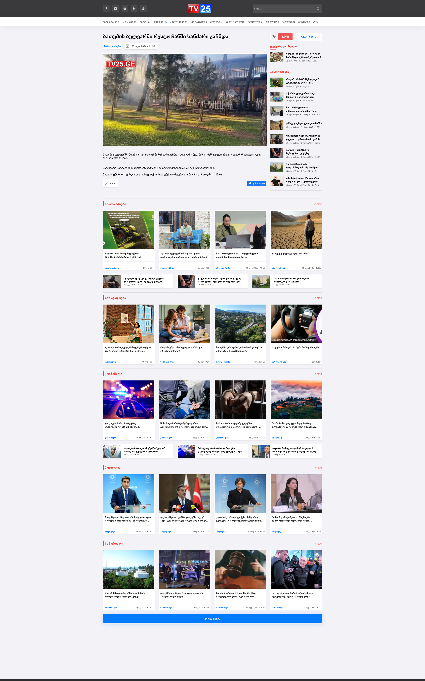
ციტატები (304, 21)
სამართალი (114, 543)
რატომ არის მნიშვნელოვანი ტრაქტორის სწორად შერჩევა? (303, 81)
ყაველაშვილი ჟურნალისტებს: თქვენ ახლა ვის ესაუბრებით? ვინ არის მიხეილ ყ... (184, 519)
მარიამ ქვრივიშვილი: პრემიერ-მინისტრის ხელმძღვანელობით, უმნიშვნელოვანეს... (291, 519)
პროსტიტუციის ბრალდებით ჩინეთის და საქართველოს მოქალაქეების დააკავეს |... (302, 180)
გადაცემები (129, 21)
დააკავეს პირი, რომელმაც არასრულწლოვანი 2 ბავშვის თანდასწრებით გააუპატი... (122, 425)
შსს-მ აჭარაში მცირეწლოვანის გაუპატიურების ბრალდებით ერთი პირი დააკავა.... (184, 425)
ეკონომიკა (288, 21)
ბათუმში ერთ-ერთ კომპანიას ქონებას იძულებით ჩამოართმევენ (239, 349)
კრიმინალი (272, 21)
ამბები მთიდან (235, 21)
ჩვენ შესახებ (111, 21)
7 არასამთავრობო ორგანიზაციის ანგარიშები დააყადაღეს (302, 165)
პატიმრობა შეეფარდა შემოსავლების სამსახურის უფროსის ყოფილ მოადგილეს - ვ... (295, 450)
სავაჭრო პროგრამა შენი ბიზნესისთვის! (295, 347)
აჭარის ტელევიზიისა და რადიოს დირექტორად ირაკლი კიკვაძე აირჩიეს (301, 95)
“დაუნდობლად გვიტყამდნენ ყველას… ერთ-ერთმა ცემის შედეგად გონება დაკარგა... (303, 137)
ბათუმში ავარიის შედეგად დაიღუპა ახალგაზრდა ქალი (182, 595)
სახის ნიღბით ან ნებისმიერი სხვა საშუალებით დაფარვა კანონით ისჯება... (236, 595)
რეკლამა (145, 21)
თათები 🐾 (160, 21)
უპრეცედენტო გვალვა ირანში (304, 123)
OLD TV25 (307, 36)
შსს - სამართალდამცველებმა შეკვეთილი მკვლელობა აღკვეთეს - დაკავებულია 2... (237, 425)
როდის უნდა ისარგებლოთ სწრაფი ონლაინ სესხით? (181, 349)
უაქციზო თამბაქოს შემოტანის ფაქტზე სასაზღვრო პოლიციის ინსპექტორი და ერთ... (299, 151)
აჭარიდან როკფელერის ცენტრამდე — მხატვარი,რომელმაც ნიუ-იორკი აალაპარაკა (128, 349)
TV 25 (113, 183)
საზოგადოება (198, 21)
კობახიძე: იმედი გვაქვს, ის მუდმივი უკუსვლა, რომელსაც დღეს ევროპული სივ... (238, 519)
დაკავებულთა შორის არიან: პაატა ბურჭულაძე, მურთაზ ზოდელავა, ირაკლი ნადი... (292, 595)
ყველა (318, 204)
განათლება (255, 21)
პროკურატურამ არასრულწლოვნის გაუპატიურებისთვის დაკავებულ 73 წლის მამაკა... (220, 450)
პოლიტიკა (216, 21)
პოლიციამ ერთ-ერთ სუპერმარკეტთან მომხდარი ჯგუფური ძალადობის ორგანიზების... (144, 450)
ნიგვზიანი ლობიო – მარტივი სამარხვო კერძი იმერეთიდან (303, 55)
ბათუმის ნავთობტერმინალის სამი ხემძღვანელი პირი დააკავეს (125, 595)
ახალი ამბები (178, 21)
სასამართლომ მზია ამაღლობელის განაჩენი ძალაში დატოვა (300, 109)
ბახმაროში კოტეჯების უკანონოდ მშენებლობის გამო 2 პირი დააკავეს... (294, 425)
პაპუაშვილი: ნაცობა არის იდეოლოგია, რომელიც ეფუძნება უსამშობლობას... (128, 519)
